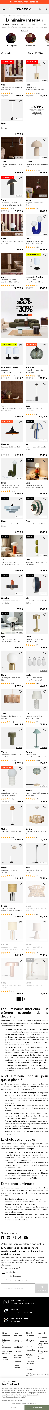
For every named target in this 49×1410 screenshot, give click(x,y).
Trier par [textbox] (42, 53)
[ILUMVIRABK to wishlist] (20, 62)
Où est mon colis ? (30, 1341)
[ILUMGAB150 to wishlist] (20, 807)
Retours (29, 1346)
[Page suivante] (30, 999)
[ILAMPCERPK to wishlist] (44, 537)
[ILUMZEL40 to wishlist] (20, 691)
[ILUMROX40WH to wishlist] (20, 883)
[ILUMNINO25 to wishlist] (20, 653)
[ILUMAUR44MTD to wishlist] (20, 922)
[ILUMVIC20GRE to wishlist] (20, 730)
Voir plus (24, 31)
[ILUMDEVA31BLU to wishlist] (44, 216)
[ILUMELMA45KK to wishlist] (20, 460)
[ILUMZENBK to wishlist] (20, 139)
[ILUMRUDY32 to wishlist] (20, 960)
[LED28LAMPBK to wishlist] (44, 255)
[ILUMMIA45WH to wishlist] (44, 691)
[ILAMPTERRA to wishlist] (44, 576)
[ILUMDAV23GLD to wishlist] (44, 614)
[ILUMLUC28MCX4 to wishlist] (44, 653)
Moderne (25, 27)
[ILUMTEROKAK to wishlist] (20, 383)
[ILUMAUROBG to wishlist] (20, 255)
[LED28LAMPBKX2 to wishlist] (20, 345)
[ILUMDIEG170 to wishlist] (20, 845)
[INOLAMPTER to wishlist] (20, 576)
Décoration (12, 16)
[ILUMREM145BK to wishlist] (44, 845)
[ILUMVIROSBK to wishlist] (44, 960)
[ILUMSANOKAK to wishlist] (20, 216)
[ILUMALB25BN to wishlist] (44, 922)
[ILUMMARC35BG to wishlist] (44, 139)
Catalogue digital (6, 1341)
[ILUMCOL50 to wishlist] (44, 807)
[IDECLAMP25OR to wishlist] (20, 537)
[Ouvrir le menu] (4, 9)
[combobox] (42, 53)
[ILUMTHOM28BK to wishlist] (20, 178)
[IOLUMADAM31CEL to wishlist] (44, 730)
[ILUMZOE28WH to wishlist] (20, 768)
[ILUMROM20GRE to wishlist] (44, 345)
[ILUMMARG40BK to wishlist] (20, 422)
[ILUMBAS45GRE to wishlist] (44, 768)
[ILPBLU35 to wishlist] (20, 499)
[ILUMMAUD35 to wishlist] (44, 883)
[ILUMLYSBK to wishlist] (20, 101)
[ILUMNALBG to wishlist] (44, 62)
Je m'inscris (41, 1288)
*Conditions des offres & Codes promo (43, 1344)
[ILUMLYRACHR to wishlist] (20, 614)
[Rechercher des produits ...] (9, 9)
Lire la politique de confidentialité (12, 1400)
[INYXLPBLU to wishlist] (44, 422)
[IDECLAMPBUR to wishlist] (44, 460)
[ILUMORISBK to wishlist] (44, 383)
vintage (35, 27)
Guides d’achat (5, 1358)
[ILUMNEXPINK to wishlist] (44, 178)
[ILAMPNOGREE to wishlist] (44, 499)
